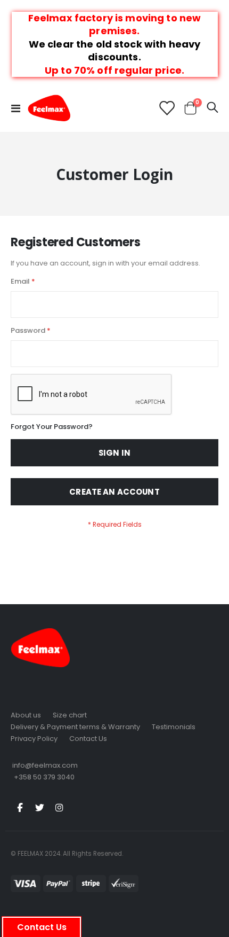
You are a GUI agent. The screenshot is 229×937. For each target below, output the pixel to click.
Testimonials (173, 727)
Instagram (59, 807)
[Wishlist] (166, 108)
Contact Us (88, 738)
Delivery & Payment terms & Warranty (75, 727)
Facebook (20, 807)
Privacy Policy (34, 738)
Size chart (70, 715)
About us (26, 715)
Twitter (39, 807)
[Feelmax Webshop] (49, 108)
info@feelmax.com (45, 765)
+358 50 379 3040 (44, 777)
